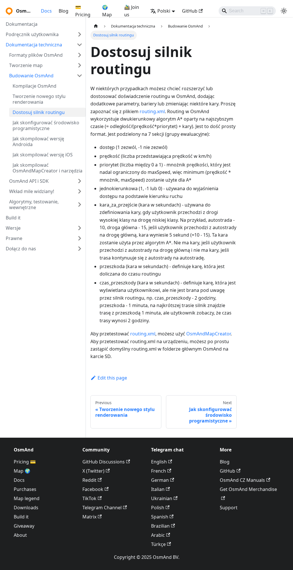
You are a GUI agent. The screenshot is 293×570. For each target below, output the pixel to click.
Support (228, 507)
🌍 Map (107, 11)
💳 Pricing (82, 11)
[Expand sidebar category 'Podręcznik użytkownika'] (79, 34)
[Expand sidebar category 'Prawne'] (79, 238)
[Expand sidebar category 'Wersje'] (79, 228)
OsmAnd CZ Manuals (242, 480)
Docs (46, 11)
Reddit (89, 480)
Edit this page (112, 378)
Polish (157, 507)
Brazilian (160, 526)
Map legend (26, 498)
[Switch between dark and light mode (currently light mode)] (283, 10)
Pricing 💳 (25, 462)
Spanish (159, 517)
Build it (21, 517)
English (159, 462)
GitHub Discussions (103, 462)
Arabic (158, 535)
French (158, 471)
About (20, 535)
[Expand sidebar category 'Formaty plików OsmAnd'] (79, 55)
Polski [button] (163, 11)
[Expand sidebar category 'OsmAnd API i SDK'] (79, 181)
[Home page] (95, 26)
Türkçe (158, 544)
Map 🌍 (22, 471)
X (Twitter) (93, 471)
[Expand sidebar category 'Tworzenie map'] (79, 65)
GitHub (189, 11)
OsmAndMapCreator (208, 334)
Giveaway (24, 526)
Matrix (89, 517)
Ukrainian (161, 498)
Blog (63, 11)
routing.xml (152, 111)
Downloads (26, 507)
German (160, 480)
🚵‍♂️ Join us (131, 11)
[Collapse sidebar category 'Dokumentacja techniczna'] (79, 44)
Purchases (25, 489)
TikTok (89, 498)
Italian (158, 489)
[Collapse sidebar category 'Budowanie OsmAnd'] (79, 75)
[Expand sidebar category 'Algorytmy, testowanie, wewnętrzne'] (79, 204)
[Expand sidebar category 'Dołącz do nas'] (79, 248)
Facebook (92, 489)
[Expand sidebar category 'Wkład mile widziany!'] (79, 191)
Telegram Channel (102, 507)
